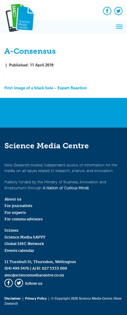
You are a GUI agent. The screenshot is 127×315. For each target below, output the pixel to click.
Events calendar (19, 250)
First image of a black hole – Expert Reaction (45, 87)
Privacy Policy (36, 298)
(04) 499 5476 (16, 268)
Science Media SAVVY (24, 237)
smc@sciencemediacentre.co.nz (34, 275)
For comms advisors (23, 219)
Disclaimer (12, 298)
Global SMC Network (24, 243)
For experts (15, 212)
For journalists (18, 205)
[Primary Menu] (119, 27)
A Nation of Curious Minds (66, 188)
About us (12, 199)
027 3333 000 (54, 268)
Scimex (11, 230)
